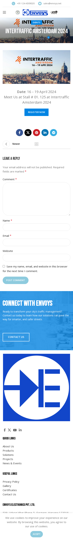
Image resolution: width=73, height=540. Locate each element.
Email (7, 236)
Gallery (7, 486)
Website (8, 251)
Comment (10, 179)
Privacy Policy (11, 481)
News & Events (12, 463)
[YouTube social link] (15, 430)
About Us (8, 446)
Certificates (10, 490)
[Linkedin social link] (45, 132)
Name (7, 220)
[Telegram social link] (53, 132)
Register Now (36, 112)
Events (36, 22)
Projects (8, 459)
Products (8, 450)
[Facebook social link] (19, 132)
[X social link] (28, 132)
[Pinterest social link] (36, 132)
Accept (36, 534)
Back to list (36, 144)
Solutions (8, 455)
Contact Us (16, 337)
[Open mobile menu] (4, 12)
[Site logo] (36, 12)
